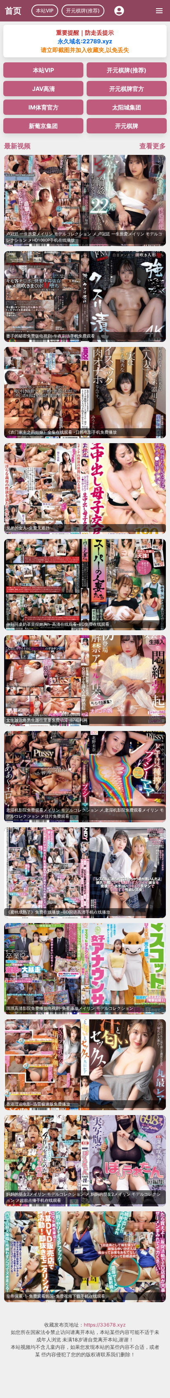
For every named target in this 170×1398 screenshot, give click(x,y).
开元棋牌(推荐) (83, 10)
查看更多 (152, 146)
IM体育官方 (43, 107)
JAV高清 (43, 88)
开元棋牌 (126, 125)
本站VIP (45, 10)
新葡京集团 (43, 125)
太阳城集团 (126, 107)
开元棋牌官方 (126, 88)
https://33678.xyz (105, 1325)
